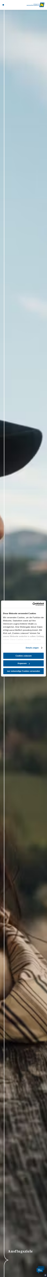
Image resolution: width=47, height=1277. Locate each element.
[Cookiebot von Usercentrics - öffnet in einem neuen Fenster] (33, 604)
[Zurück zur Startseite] (35, 5)
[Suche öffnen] (11, 5)
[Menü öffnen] (3, 5)
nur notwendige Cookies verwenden (23, 671)
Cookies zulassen (24, 656)
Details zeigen (32, 648)
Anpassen (22, 663)
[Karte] (7, 5)
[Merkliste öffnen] (9, 5)
